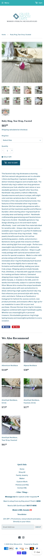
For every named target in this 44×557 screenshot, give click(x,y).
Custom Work (22, 482)
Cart (40, 3)
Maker (22, 478)
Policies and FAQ (22, 485)
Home (4, 34)
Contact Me (22, 488)
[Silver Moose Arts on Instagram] (23, 538)
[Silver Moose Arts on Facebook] (19, 538)
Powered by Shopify (31, 544)
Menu (7, 3)
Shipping (5, 130)
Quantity (5, 146)
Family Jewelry (22, 475)
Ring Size (5, 136)
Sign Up (38, 527)
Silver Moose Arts (16, 544)
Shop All (22, 472)
